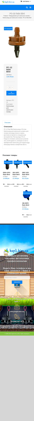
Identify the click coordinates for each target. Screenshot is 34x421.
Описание (7, 122)
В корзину (11, 93)
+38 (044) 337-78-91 (17, 321)
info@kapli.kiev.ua (17, 311)
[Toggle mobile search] (27, 7)
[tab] (7, 122)
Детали (10, 184)
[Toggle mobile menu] (30, 7)
